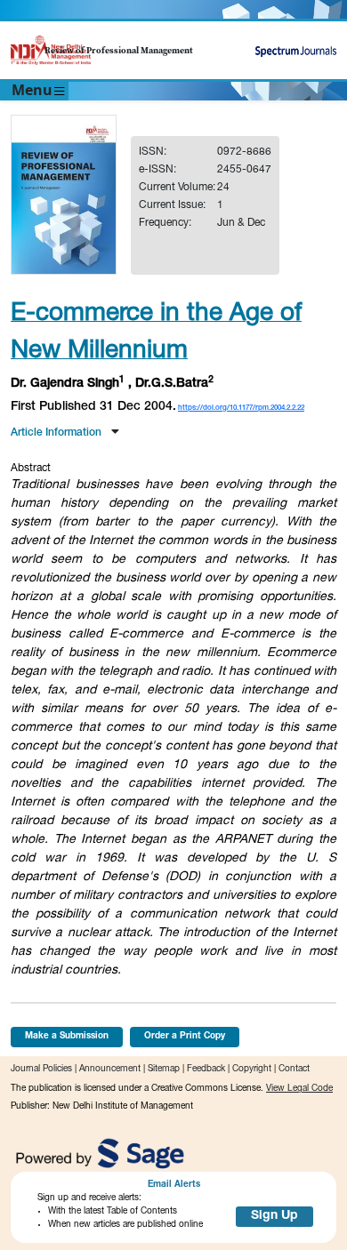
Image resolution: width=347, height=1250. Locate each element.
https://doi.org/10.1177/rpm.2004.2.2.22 (241, 408)
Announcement (110, 1069)
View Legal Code (299, 1089)
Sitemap (164, 1069)
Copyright (251, 1069)
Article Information (57, 433)
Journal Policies (41, 1069)
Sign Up (274, 1216)
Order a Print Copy (184, 1036)
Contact (294, 1069)
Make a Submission (67, 1036)
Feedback (206, 1069)
